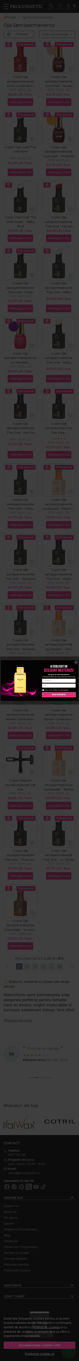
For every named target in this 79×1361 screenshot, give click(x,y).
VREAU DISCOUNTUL (59, 694)
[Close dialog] (76, 662)
